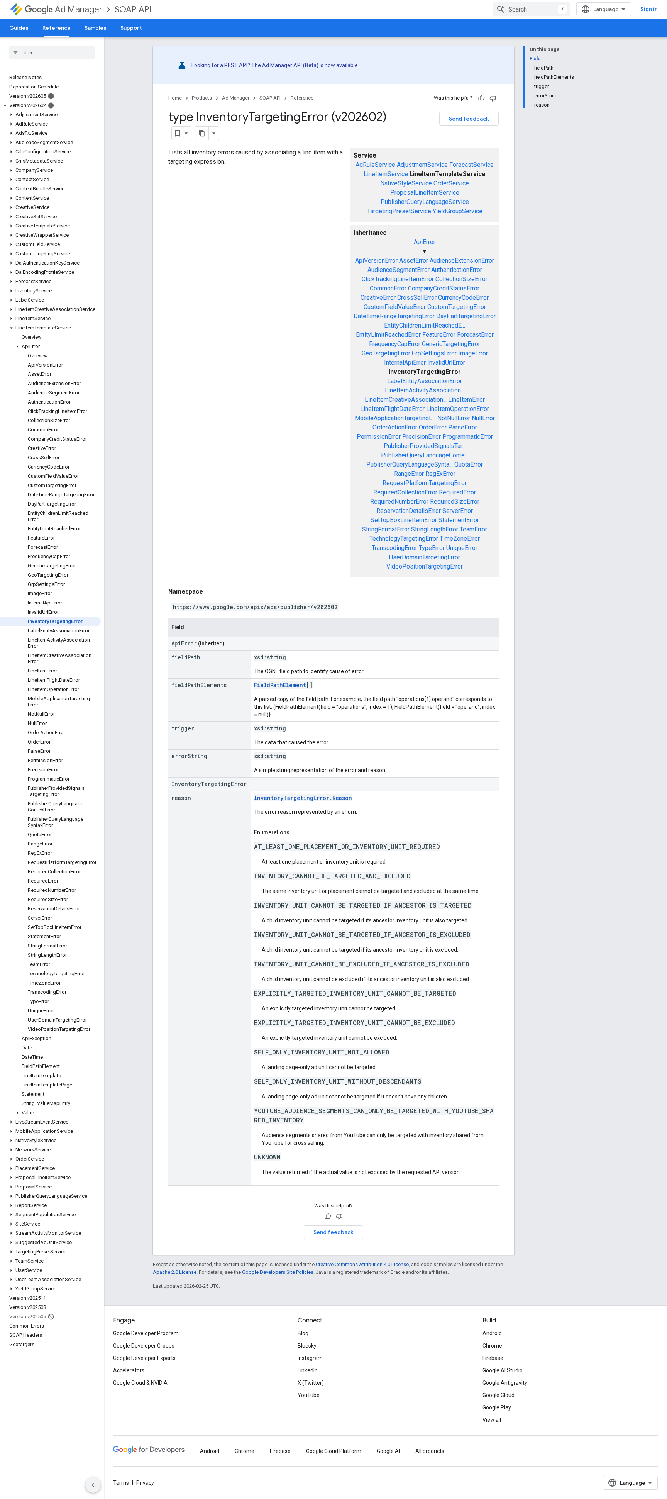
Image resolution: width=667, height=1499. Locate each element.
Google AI (388, 1451)
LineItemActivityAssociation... (424, 390)
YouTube (309, 1395)
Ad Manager (78, 9)
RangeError (409, 473)
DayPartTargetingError (466, 316)
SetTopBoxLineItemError (404, 520)
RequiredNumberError (399, 501)
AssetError (413, 260)
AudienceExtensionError (462, 260)
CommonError (388, 288)
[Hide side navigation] (93, 1485)
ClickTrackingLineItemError (398, 279)
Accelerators (128, 1370)
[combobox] (531, 9)
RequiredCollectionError (405, 492)
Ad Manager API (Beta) (290, 65)
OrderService (451, 183)
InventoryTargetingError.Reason (303, 797)
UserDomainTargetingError (424, 557)
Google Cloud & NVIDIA (140, 1383)
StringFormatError (386, 529)
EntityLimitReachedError (388, 334)
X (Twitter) (311, 1383)
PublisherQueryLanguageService (425, 201)
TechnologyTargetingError (403, 538)
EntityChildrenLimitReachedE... (424, 325)
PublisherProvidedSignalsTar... (425, 446)
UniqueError (461, 548)
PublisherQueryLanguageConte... (424, 455)
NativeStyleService (406, 183)
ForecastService (471, 164)
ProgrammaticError (467, 436)
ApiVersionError (376, 260)
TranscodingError (394, 548)
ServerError (457, 510)
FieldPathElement (280, 685)
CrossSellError (417, 297)
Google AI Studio (502, 1370)
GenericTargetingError (451, 344)
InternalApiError (405, 362)
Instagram (310, 1358)
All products (429, 1451)
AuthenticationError (456, 269)
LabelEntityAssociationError (424, 381)
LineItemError (466, 399)
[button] (50, 105)
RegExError (440, 473)
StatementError (458, 520)
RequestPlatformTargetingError (425, 483)
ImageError (473, 353)
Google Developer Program (146, 1333)
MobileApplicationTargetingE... (395, 418)
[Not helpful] (493, 98)
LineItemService (386, 174)
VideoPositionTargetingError (424, 566)
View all (491, 1420)
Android (492, 1333)
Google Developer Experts (144, 1358)
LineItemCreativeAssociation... (406, 399)
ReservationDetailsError (408, 510)
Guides (19, 27)
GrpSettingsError (434, 353)
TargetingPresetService (399, 211)
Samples (96, 27)
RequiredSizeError (454, 501)
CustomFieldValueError (395, 307)
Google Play (496, 1407)
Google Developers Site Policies (277, 1272)
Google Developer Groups (143, 1346)
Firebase (492, 1358)
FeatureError (438, 334)
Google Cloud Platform (333, 1451)
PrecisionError (421, 436)
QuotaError (468, 464)
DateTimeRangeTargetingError (394, 316)
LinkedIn (308, 1370)
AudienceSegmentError (398, 269)
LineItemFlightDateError (392, 409)
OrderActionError (394, 427)
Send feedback (469, 118)
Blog (303, 1333)
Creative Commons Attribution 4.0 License (362, 1264)
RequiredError (457, 492)
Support (131, 27)
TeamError (473, 529)
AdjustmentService (422, 164)
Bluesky (307, 1346)
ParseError (462, 427)
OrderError (433, 427)
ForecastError (475, 334)
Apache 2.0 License (174, 1272)
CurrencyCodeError (463, 297)
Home (175, 98)
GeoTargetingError (386, 353)
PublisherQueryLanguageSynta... (409, 464)
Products (202, 98)
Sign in (649, 9)
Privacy (145, 1483)
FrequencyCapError (394, 344)
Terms (121, 1483)
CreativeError (378, 297)
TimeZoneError (460, 538)
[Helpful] (481, 98)
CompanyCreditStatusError (443, 288)
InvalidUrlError (446, 362)
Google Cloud (498, 1395)
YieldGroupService (457, 211)
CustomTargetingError (456, 307)
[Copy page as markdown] (202, 133)
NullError (483, 418)
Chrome (492, 1346)
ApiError (424, 242)
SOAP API (133, 9)
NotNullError (453, 418)
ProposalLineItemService (424, 192)
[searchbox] (52, 52)
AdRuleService (375, 164)
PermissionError (379, 436)
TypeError (432, 548)
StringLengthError (434, 529)
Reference (56, 27)
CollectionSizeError (461, 279)
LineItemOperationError (457, 409)
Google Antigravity (504, 1383)
